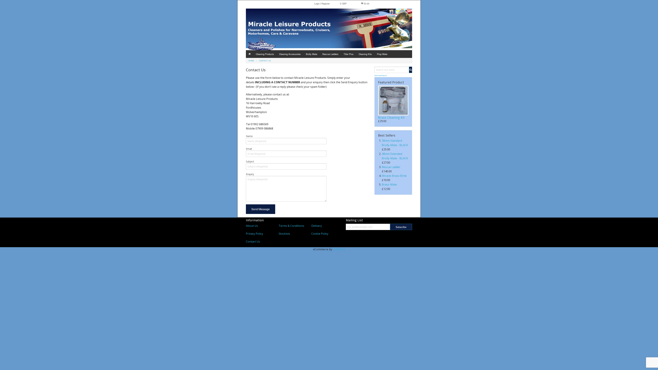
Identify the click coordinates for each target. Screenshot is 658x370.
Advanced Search (380, 75)
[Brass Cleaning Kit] (393, 100)
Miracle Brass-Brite (394, 176)
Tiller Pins (349, 54)
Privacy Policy (254, 234)
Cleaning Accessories (290, 54)
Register (325, 3)
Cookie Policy (319, 234)
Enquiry (250, 174)
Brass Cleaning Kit (391, 117)
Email (249, 148)
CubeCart (339, 249)
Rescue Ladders (330, 54)
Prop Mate (382, 54)
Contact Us (253, 241)
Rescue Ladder (391, 167)
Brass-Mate (389, 184)
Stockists (284, 234)
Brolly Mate (311, 54)
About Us (252, 226)
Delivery (316, 226)
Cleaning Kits (365, 54)
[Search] (410, 70)
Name (249, 136)
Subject (250, 161)
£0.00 (366, 3)
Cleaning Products (265, 54)
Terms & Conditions (291, 226)
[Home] (249, 54)
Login (317, 3)
